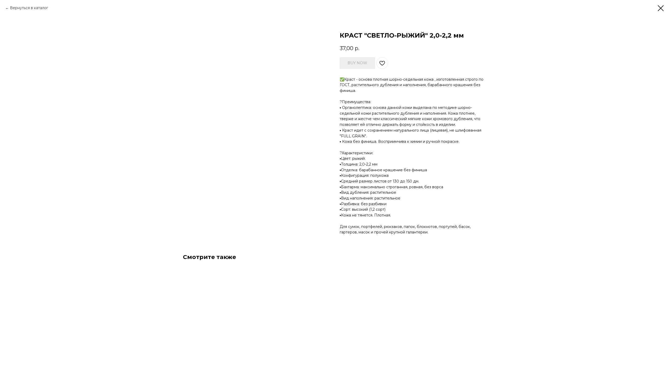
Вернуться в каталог (29, 7)
